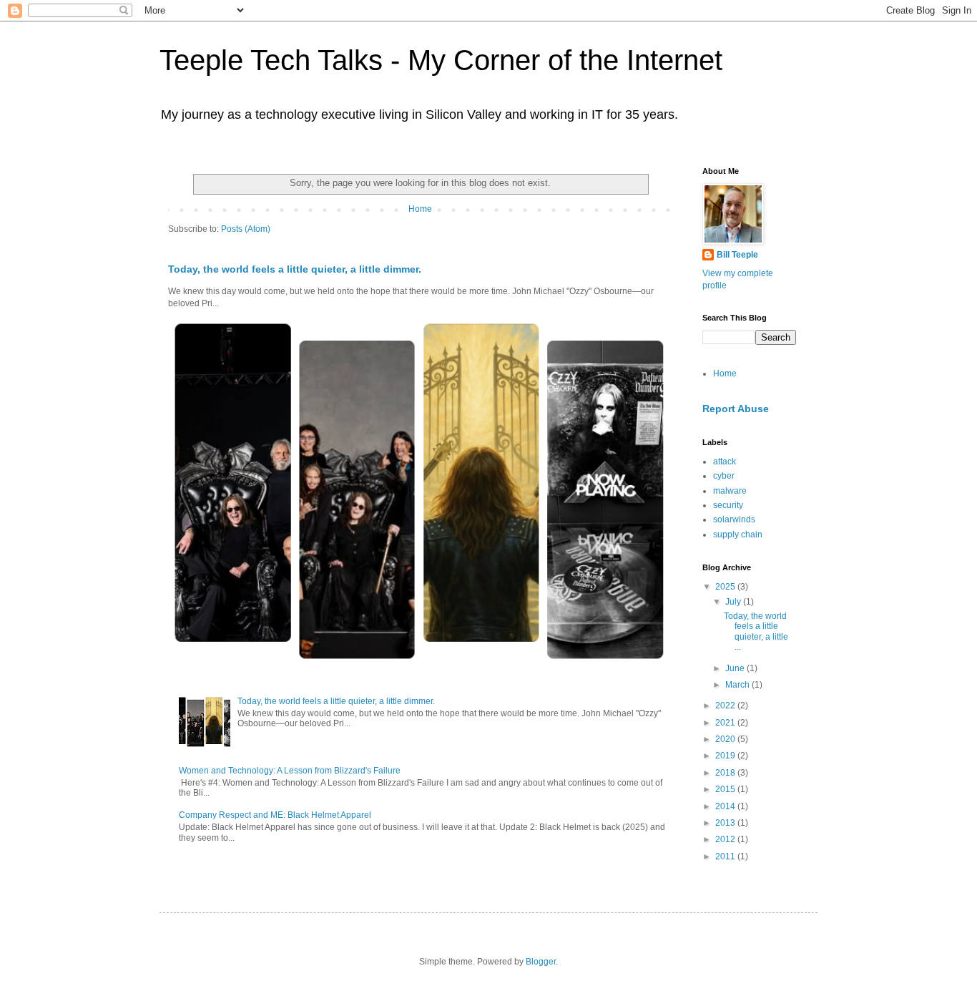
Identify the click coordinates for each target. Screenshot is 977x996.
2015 (726, 789)
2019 (726, 756)
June (736, 668)
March (738, 685)
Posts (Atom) (245, 229)
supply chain (737, 534)
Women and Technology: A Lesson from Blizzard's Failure (290, 771)
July (734, 602)
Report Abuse (735, 408)
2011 (726, 856)
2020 (726, 739)
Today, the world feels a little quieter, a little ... (756, 631)
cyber (724, 476)
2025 (726, 587)
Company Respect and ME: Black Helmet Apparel (275, 815)
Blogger (541, 962)
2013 (726, 823)
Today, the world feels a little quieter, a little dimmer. (294, 269)
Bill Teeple (737, 255)
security (728, 505)
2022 (726, 705)
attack (724, 461)
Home (420, 209)
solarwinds (734, 519)
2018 (726, 773)
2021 (726, 723)
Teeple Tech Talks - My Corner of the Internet (440, 60)
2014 (726, 806)
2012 (726, 839)
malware (730, 491)
